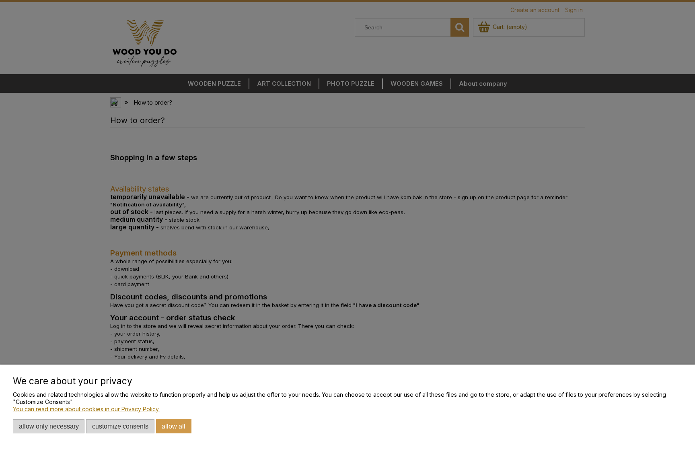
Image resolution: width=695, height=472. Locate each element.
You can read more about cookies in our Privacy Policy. (86, 409)
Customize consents (120, 426)
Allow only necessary (49, 426)
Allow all (173, 426)
